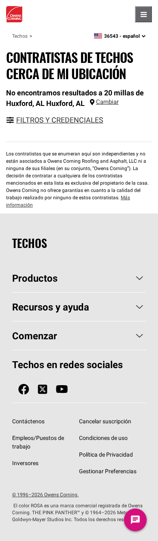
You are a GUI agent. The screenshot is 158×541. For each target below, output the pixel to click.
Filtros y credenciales (59, 120)
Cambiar (107, 102)
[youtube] (62, 389)
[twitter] (42, 389)
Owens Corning (14, 14)
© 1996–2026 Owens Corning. (45, 494)
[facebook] (23, 389)
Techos (20, 36)
